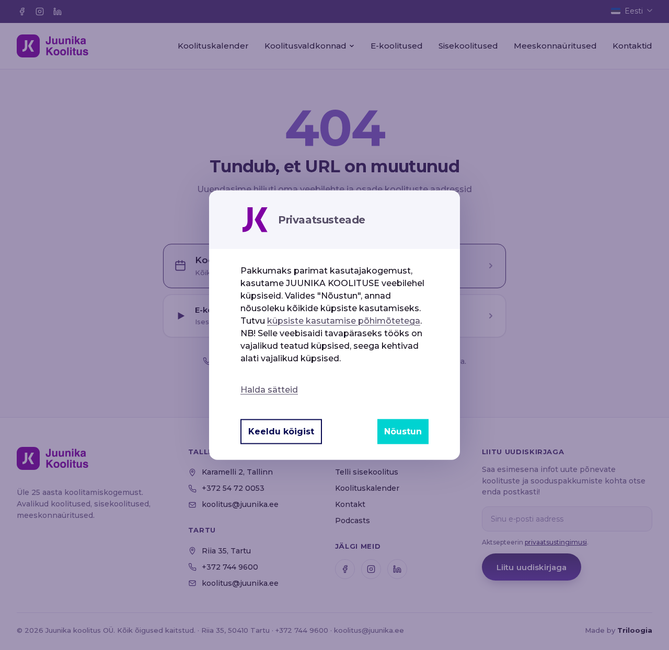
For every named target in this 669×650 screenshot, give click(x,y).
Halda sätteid (269, 389)
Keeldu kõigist (281, 431)
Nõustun (403, 431)
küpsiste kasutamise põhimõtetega (343, 320)
